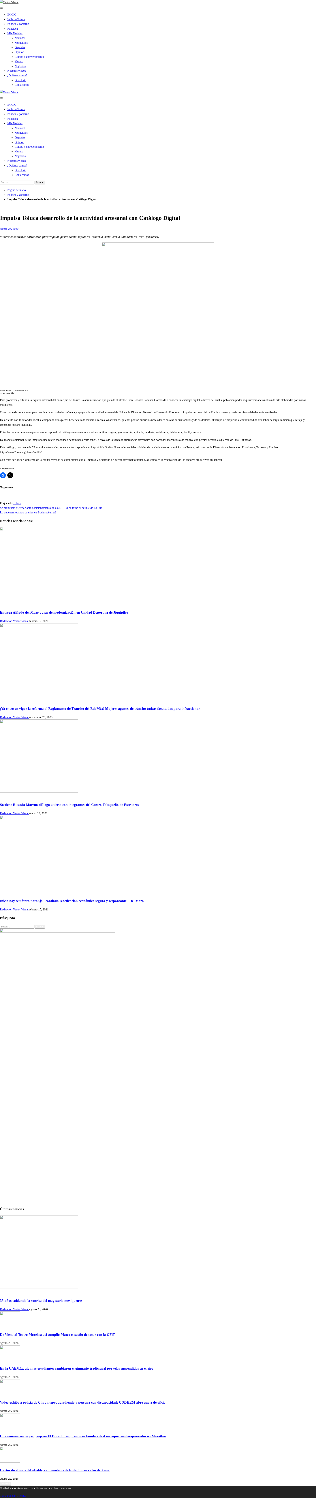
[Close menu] (1, 8)
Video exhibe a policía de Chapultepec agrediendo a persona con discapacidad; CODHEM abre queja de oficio (82, 1402)
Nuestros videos (16, 70)
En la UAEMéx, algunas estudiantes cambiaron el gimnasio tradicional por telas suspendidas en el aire (76, 1368)
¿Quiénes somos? (17, 75)
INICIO (11, 14)
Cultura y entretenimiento (29, 56)
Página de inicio (16, 190)
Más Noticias (14, 33)
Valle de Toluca (16, 19)
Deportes (20, 47)
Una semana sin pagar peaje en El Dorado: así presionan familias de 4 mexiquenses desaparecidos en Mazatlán (83, 1436)
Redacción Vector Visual (14, 621)
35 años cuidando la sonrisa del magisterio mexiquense (41, 1300)
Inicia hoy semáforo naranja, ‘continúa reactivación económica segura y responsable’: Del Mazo (72, 901)
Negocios (20, 66)
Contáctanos (22, 84)
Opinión (19, 52)
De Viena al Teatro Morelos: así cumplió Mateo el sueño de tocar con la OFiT (57, 1334)
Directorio (20, 80)
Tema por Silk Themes (13, 1495)
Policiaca (12, 28)
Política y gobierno (18, 23)
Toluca (17, 503)
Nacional (20, 37)
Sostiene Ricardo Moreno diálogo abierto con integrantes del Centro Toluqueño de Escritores (69, 805)
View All (5, 1483)
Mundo (19, 61)
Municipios (21, 42)
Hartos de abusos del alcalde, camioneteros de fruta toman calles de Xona (55, 1470)
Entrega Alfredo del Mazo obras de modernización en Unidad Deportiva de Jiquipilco (64, 612)
